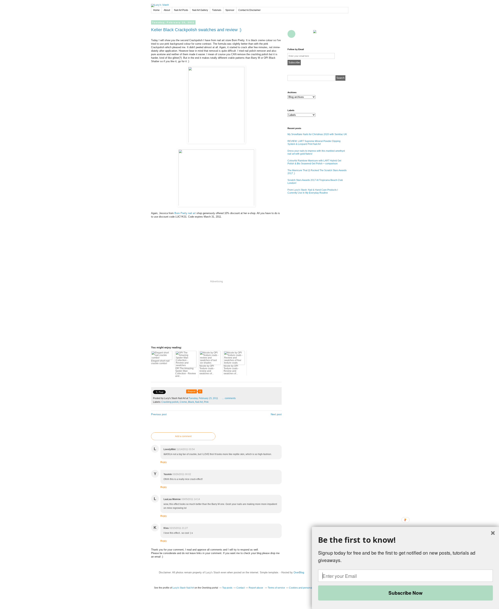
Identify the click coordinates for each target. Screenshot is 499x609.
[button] (405, 540)
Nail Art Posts (181, 10)
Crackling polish (170, 402)
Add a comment (183, 436)
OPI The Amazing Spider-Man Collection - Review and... (185, 372)
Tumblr (334, 25)
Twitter (300, 25)
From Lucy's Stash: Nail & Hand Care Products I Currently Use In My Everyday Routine (313, 191)
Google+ (291, 34)
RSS (300, 34)
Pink (206, 402)
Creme (183, 402)
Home (156, 10)
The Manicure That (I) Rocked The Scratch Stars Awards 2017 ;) (317, 172)
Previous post (159, 414)
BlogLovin (308, 25)
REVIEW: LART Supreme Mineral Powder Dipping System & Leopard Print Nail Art (314, 142)
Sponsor (229, 10)
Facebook (291, 25)
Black (191, 402)
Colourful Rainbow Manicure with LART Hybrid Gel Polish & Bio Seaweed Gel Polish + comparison (314, 162)
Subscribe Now (405, 593)
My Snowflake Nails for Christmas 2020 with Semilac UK (317, 134)
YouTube (326, 25)
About (167, 10)
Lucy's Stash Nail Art (183, 587)
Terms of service (276, 587)
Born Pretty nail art (185, 213)
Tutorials (216, 10)
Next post (276, 414)
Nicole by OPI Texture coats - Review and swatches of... (231, 370)
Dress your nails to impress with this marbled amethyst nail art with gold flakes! (316, 152)
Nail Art (199, 402)
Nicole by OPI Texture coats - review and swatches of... (207, 370)
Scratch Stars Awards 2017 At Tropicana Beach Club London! (315, 181)
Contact (308, 34)
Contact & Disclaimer (249, 10)
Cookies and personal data (303, 587)
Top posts (227, 587)
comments (229, 398)
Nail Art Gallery (200, 10)
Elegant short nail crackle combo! (160, 362)
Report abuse (256, 587)
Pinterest (317, 25)
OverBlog (299, 572)
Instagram (343, 25)
